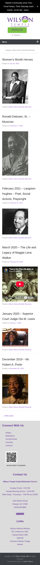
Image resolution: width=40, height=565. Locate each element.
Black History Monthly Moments (20, 107)
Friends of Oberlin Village (20, 541)
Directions (20, 514)
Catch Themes (28, 561)
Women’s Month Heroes (17, 59)
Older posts (7, 416)
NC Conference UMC (20, 532)
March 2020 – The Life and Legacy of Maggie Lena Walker (19, 252)
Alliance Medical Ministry (20, 528)
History (8, 433)
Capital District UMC (20, 535)
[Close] (37, 6)
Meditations (10, 436)
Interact (20, 544)
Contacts (9, 445)
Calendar (9, 442)
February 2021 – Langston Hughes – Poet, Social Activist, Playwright (18, 194)
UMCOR (20, 538)
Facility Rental (11, 439)
